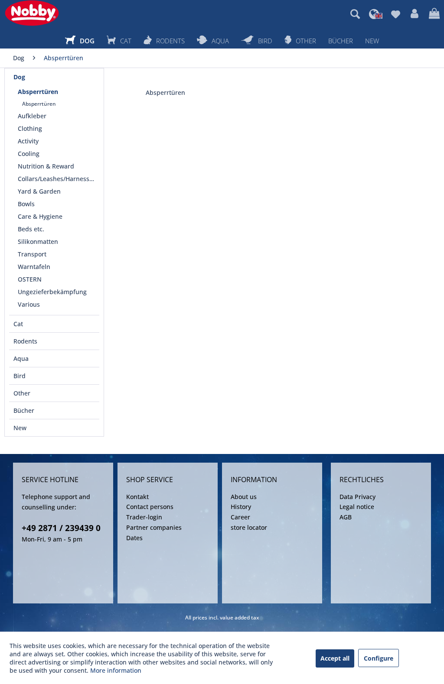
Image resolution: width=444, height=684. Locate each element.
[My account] (414, 14)
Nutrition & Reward (46, 166)
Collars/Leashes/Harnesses (57, 179)
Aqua (21, 358)
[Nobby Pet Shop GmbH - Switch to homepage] (31, 13)
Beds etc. (31, 229)
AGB (346, 517)
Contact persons (149, 506)
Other (21, 393)
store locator (249, 527)
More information (115, 670)
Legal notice (357, 506)
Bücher (23, 410)
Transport (32, 254)
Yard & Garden (39, 191)
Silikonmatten (38, 241)
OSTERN (30, 279)
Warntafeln (34, 267)
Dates (134, 538)
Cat (18, 324)
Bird (19, 376)
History (241, 506)
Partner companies (154, 527)
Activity (28, 141)
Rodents (25, 341)
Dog (19, 77)
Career (240, 517)
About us (244, 497)
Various (29, 304)
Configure (378, 658)
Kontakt (137, 497)
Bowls (26, 204)
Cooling (28, 153)
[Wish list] (396, 14)
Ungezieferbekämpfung (52, 292)
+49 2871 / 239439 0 (61, 528)
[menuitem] (355, 13)
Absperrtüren (38, 92)
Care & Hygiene (40, 216)
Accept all (334, 658)
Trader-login (144, 517)
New (19, 428)
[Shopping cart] (434, 14)
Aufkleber (32, 116)
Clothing (30, 128)
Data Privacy (357, 497)
